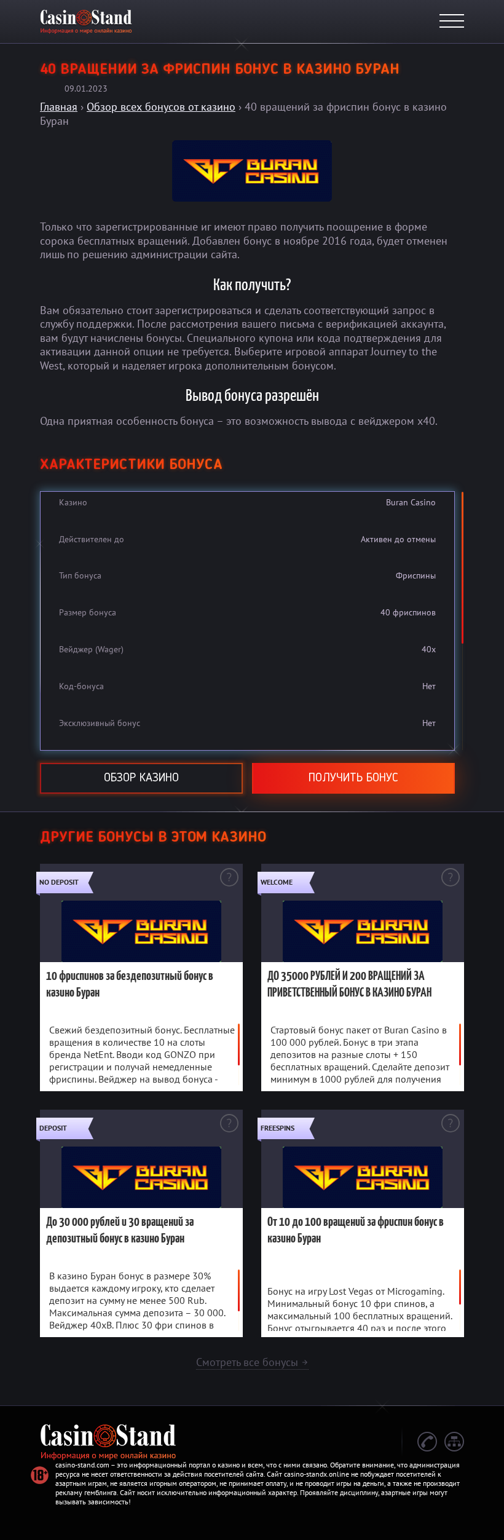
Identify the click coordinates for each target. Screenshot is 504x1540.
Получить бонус (353, 778)
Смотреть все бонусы (252, 1362)
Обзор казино (141, 778)
